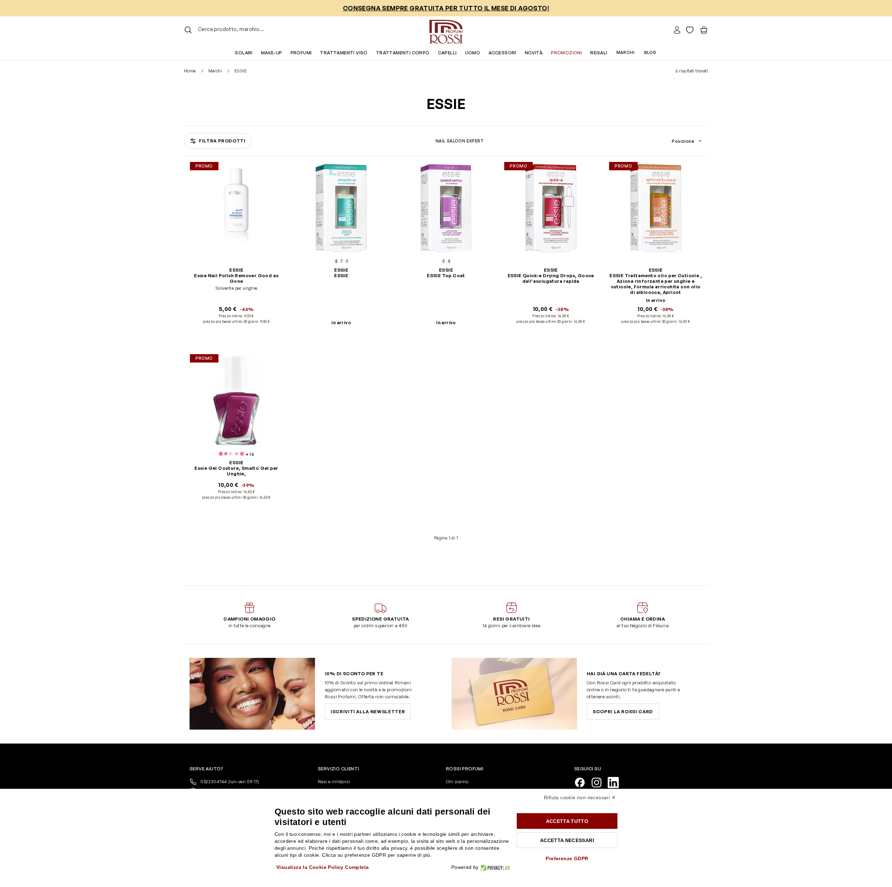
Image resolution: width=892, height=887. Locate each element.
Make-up (271, 52)
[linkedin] (616, 782)
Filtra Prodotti (222, 140)
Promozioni (566, 52)
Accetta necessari (567, 840)
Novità (534, 52)
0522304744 (229, 781)
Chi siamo (457, 781)
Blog (650, 52)
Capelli (447, 52)
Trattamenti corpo (403, 52)
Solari (243, 52)
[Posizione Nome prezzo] (688, 141)
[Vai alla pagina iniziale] (446, 30)
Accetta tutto (567, 821)
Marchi (625, 52)
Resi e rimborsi (334, 781)
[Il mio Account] (677, 30)
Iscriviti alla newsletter (368, 711)
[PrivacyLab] (494, 867)
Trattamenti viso (343, 52)
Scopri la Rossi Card (623, 711)
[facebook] (582, 782)
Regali (598, 52)
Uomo (472, 52)
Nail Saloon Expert (460, 140)
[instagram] (599, 782)
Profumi (301, 52)
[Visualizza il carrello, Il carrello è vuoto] (704, 30)
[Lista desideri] (690, 30)
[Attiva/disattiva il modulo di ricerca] (188, 30)
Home (190, 70)
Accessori (502, 52)
